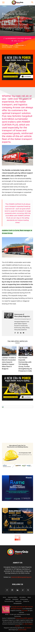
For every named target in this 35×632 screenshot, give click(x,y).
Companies (21, 355)
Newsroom (18, 601)
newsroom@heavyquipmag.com (21, 577)
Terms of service (9, 601)
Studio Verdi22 (22, 629)
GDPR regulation (28, 618)
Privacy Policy (19, 618)
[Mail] (23, 332)
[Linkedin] (20, 332)
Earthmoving (6, 355)
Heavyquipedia (18, 603)
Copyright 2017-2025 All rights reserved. (22, 606)
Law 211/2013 (27, 627)
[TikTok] (23, 590)
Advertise (8, 599)
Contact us (26, 601)
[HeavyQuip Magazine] (17, 2)
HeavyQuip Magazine (16, 608)
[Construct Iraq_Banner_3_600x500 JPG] (17, 470)
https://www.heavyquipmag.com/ (22, 319)
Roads (11, 45)
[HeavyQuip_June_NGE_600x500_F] (17, 82)
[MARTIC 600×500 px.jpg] (17, 502)
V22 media (24, 610)
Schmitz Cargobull (7, 47)
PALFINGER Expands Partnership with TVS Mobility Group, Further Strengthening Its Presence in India (25, 364)
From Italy (5, 45)
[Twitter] (28, 590)
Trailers (4, 6)
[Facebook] (15, 332)
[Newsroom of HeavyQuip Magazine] (8, 323)
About (29, 597)
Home (4, 597)
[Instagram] (18, 332)
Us (9, 614)
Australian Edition (12, 597)
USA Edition (22, 597)
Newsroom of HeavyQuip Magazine (19, 38)
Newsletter (15, 599)
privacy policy (24, 599)
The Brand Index (19, 45)
